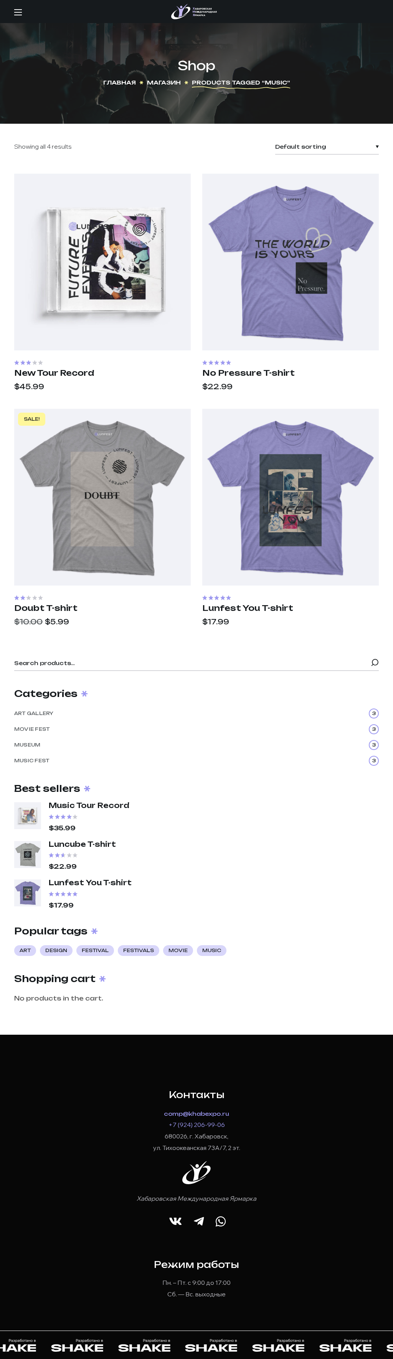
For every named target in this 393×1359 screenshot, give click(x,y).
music (211, 950)
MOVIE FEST (195, 729)
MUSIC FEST (195, 760)
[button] (175, 1221)
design (56, 950)
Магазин (164, 82)
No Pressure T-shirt (248, 373)
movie (178, 950)
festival (95, 950)
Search (375, 663)
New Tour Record (54, 373)
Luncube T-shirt (82, 844)
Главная (119, 82)
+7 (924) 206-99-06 (196, 1124)
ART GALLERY (195, 713)
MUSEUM (195, 745)
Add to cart (103, 340)
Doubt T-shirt (46, 608)
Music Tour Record (89, 805)
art (25, 950)
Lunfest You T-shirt (247, 608)
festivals (138, 950)
